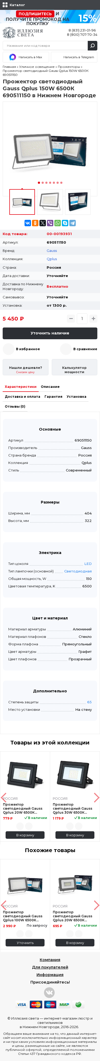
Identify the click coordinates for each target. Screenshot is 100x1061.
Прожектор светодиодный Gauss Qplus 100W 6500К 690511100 (22, 916)
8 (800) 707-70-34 (82, 34)
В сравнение (85, 349)
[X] (42, 223)
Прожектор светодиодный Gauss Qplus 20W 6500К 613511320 (22, 808)
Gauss (52, 250)
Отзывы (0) (15, 406)
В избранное (28, 349)
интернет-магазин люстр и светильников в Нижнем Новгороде (56, 1022)
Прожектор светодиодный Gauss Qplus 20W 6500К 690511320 (72, 916)
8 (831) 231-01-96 (82, 30)
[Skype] (65, 223)
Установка (76, 397)
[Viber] (50, 223)
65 (89, 702)
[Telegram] (72, 223)
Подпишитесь (35, 13)
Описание (50, 387)
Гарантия (53, 397)
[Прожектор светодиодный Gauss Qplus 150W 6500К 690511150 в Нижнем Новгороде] (50, 149)
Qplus (52, 259)
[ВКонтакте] (28, 223)
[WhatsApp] (57, 223)
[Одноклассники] (35, 223)
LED (88, 563)
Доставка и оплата (22, 397)
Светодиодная (78, 571)
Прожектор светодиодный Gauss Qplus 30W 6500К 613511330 (72, 808)
